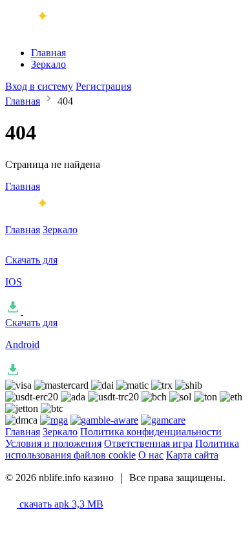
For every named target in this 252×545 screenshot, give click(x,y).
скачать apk (60, 504)
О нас (150, 454)
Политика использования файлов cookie (122, 449)
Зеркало (48, 64)
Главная (48, 52)
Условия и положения (53, 443)
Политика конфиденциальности (151, 431)
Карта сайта (192, 454)
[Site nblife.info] (58, 30)
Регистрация (103, 86)
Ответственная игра (148, 443)
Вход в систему (39, 86)
